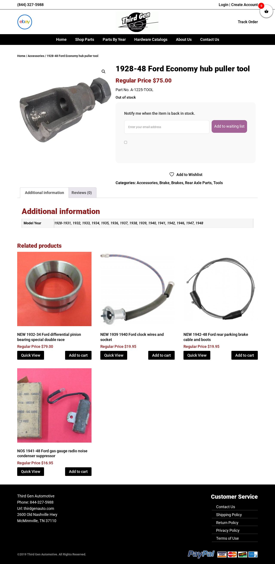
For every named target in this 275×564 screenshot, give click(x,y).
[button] (103, 71)
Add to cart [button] (78, 355)
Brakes (177, 182)
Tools (218, 182)
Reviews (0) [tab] (82, 192)
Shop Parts (84, 39)
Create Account (244, 4)
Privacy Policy (228, 530)
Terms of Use (227, 538)
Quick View (30, 355)
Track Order (248, 22)
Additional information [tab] (44, 192)
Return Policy (227, 522)
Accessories (36, 56)
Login (223, 4)
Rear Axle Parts (198, 182)
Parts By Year (114, 39)
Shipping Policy (229, 514)
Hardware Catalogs (150, 39)
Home (61, 39)
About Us (184, 39)
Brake (164, 182)
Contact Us (209, 39)
